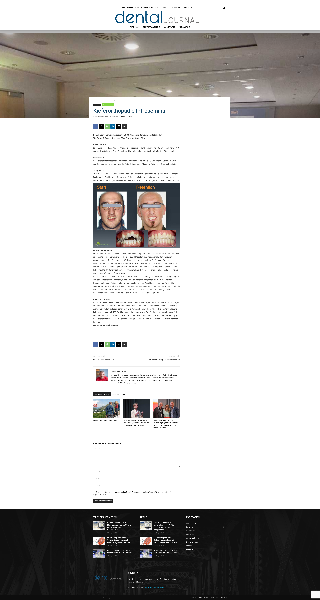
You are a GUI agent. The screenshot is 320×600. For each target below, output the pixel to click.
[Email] (118, 126)
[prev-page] (94, 432)
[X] (101, 126)
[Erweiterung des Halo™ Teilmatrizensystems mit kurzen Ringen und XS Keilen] (99, 541)
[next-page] (98, 432)
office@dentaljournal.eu (154, 587)
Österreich (102, 101)
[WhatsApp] (107, 126)
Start (95, 101)
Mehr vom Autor (118, 394)
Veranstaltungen (108, 105)
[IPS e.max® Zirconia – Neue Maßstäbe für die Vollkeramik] (99, 553)
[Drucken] (124, 126)
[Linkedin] (113, 126)
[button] (224, 8)
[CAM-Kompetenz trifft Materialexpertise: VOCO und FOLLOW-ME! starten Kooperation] (99, 525)
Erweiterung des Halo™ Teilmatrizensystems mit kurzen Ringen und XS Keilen (118, 540)
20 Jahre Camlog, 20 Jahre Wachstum (164, 360)
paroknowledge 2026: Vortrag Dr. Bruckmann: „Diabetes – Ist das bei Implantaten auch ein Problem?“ (136, 422)
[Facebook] (95, 126)
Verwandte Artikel (102, 394)
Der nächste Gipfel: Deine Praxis (105, 420)
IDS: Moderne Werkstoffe (103, 360)
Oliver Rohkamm (102, 116)
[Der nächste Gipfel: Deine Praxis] (106, 408)
